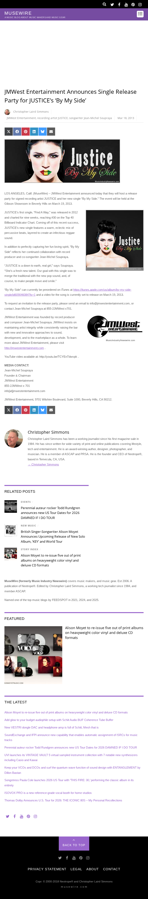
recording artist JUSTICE (52, 118)
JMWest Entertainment (21, 118)
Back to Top (74, 845)
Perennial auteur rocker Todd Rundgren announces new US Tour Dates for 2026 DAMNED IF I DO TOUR (50, 513)
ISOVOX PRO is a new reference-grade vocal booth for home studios (48, 792)
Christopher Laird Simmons (31, 111)
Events (26, 502)
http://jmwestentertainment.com (24, 348)
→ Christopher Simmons (43, 464)
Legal (76, 869)
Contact (111, 869)
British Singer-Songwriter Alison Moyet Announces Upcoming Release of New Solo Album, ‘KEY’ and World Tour (53, 536)
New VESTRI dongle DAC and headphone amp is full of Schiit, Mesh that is (51, 727)
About (92, 869)
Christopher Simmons (48, 432)
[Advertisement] (74, 49)
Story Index (29, 549)
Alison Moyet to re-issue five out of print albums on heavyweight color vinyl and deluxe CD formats (51, 560)
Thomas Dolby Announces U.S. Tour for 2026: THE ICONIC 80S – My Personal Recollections (63, 800)
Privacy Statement (47, 869)
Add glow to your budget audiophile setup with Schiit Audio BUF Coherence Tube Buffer (58, 720)
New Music (28, 525)
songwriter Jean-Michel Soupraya (90, 118)
